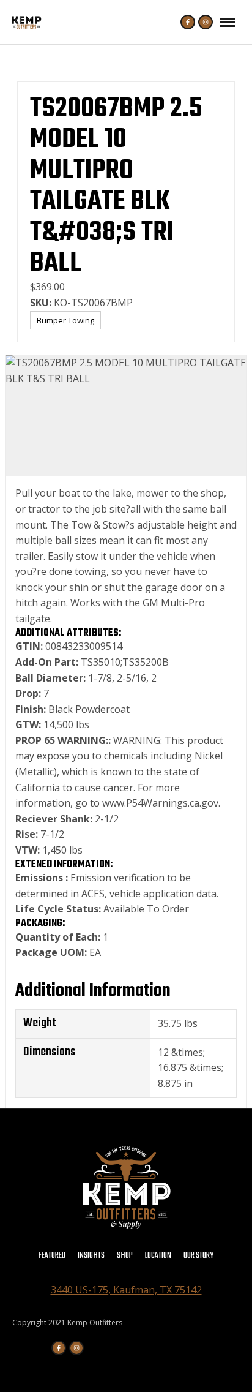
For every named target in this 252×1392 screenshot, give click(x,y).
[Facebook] (187, 22)
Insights (91, 1256)
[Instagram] (205, 22)
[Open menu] (227, 22)
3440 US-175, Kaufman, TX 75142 (126, 1289)
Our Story (198, 1256)
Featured (52, 1256)
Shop (125, 1256)
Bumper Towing (65, 320)
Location (158, 1256)
